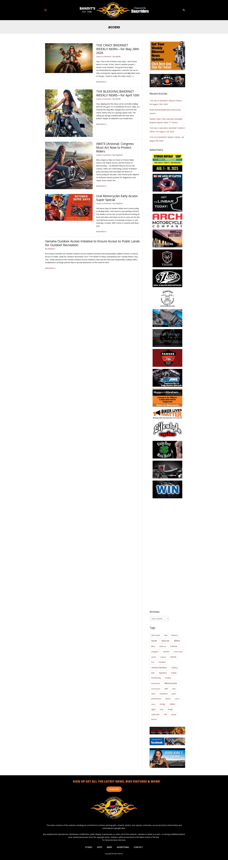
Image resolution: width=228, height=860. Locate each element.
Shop (162, 709)
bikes (153, 646)
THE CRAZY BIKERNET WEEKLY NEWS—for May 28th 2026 (117, 49)
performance (156, 699)
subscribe (155, 714)
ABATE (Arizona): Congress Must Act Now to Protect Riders (115, 147)
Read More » (101, 81)
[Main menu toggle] (45, 10)
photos (168, 699)
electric (153, 657)
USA (165, 714)
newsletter (164, 694)
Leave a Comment (103, 56)
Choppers (155, 651)
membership (156, 678)
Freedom (162, 662)
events (173, 657)
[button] (183, 10)
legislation (163, 673)
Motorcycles (170, 683)
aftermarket (155, 635)
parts (174, 694)
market (173, 673)
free (152, 662)
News (109, 847)
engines (163, 657)
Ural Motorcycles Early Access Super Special (117, 198)
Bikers (177, 640)
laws (153, 673)
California (162, 646)
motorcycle (155, 683)
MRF (166, 689)
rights (153, 709)
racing (162, 704)
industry (174, 667)
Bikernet (165, 640)
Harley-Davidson (159, 667)
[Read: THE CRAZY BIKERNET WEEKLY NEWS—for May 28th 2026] (69, 58)
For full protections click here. (114, 840)
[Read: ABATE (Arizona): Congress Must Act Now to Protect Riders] (69, 165)
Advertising (123, 847)
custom (166, 651)
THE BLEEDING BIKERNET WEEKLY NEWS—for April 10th (117, 93)
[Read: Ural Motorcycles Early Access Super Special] (69, 207)
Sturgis (170, 709)
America (174, 635)
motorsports (155, 689)
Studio (88, 847)
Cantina (173, 646)
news (153, 693)
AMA (165, 635)
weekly (173, 714)
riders (172, 704)
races (153, 704)
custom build (178, 652)
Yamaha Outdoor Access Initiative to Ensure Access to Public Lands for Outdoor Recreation (92, 243)
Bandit (154, 640)
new (173, 689)
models (168, 678)
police (177, 699)
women (154, 719)
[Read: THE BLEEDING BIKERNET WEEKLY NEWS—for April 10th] (69, 113)
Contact (138, 847)
